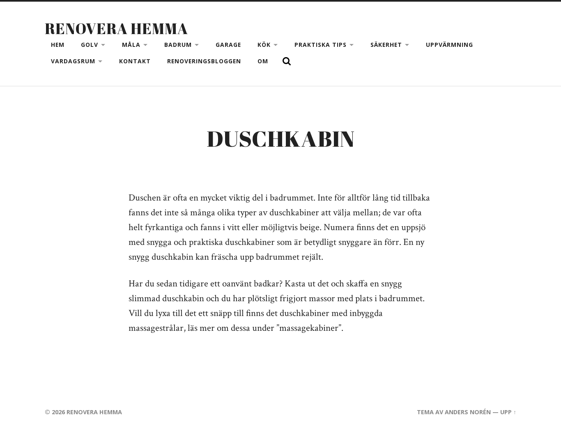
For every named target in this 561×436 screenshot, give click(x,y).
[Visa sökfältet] (286, 61)
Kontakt (135, 61)
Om (263, 61)
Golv (89, 44)
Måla (131, 44)
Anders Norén (468, 412)
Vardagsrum (73, 61)
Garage (228, 44)
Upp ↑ (508, 412)
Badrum (178, 44)
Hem (57, 44)
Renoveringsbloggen (204, 61)
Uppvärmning (449, 44)
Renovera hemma (116, 28)
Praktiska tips (320, 44)
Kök (264, 44)
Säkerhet (386, 44)
